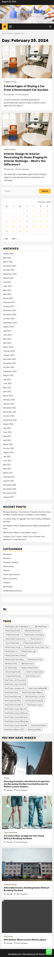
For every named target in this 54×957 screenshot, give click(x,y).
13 (13, 221)
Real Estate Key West (13, 701)
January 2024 (8, 355)
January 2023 (8, 404)
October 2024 (8, 318)
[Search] (50, 26)
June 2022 (7, 432)
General (6, 570)
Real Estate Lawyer (34, 705)
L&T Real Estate (11, 668)
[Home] (4, 26)
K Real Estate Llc (11, 651)
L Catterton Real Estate (34, 672)
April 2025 (7, 294)
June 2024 (7, 335)
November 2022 (9, 412)
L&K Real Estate (11, 664)
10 (40, 216)
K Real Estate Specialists (14, 660)
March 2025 (8, 298)
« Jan (5, 239)
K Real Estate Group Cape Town (36, 647)
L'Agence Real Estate (29, 668)
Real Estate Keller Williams (32, 692)
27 (13, 231)
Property (6, 582)
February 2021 (9, 477)
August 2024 (8, 327)
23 (34, 226)
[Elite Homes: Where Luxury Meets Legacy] (27, 916)
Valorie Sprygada (23, 95)
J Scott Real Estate (12, 643)
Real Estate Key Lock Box (35, 697)
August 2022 (8, 424)
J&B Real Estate (40, 627)
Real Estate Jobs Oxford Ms (15, 684)
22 (27, 226)
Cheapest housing (10, 82)
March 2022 (8, 444)
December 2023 (9, 359)
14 (20, 221)
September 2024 (10, 323)
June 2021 (7, 461)
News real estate (10, 149)
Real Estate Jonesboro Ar (15, 688)
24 (40, 226)
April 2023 (7, 391)
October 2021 (8, 448)
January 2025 (8, 306)
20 (13, 226)
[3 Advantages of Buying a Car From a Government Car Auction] (27, 61)
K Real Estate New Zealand (15, 655)
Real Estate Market (38, 725)
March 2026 (8, 262)
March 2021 (8, 473)
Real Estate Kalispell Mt (38, 688)
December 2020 (9, 485)
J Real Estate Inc (36, 639)
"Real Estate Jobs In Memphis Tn (17, 627)
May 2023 (7, 387)
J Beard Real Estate (12, 631)
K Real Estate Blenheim (32, 643)
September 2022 (10, 420)
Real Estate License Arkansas (16, 713)
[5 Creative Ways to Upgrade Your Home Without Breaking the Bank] (27, 812)
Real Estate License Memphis (16, 717)
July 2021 (7, 456)
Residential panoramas (12, 591)
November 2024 (9, 314)
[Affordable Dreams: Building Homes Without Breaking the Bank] (27, 864)
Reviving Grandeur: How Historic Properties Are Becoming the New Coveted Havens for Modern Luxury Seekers (26, 784)
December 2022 (9, 408)
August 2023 (8, 375)
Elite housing (8, 566)
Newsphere (28, 954)
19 (7, 226)
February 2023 (9, 400)
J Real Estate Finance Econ (15, 639)
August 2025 (8, 278)
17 (40, 221)
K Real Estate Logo (28, 651)
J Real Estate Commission (33, 635)
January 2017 (8, 497)
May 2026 (7, 258)
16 (34, 221)
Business (7, 558)
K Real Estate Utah (35, 660)
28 (20, 231)
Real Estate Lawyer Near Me (16, 709)
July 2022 (7, 428)
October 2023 (8, 367)
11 (47, 216)
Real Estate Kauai (11, 692)
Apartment (7, 554)
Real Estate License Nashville (16, 725)
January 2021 (8, 481)
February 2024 (9, 351)
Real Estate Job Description (15, 680)
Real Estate (7, 587)
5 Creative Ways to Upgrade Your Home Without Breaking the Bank (24, 837)
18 (47, 221)
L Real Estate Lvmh (32, 676)
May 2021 (7, 465)
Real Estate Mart (34, 730)
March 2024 (8, 347)
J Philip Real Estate (12, 635)
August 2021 (8, 452)
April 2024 (7, 343)
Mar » (14, 239)
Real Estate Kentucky (13, 697)
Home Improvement (11, 574)
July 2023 (7, 379)
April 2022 (7, 440)
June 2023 (7, 383)
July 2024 (7, 331)
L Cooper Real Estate (13, 676)
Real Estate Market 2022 (14, 730)
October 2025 (8, 270)
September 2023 (10, 371)
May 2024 (7, 339)
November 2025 (9, 266)
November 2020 (9, 489)
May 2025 (7, 290)
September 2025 (10, 274)
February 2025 (9, 302)
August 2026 (8, 254)
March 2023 (8, 396)
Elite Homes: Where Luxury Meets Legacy (20, 532)
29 (27, 231)
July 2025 (7, 282)
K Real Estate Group (12, 647)
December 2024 (9, 310)
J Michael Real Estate (32, 631)
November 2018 (9, 493)
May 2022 (7, 436)
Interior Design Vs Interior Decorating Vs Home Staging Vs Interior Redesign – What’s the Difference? (25, 159)
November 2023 (9, 363)
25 (47, 226)
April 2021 (7, 469)
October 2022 (8, 416)
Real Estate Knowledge (34, 701)
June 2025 (7, 286)
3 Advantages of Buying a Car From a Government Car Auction (26, 88)
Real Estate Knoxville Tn (14, 705)
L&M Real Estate (27, 664)
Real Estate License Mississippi (17, 721)
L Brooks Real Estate (13, 672)
